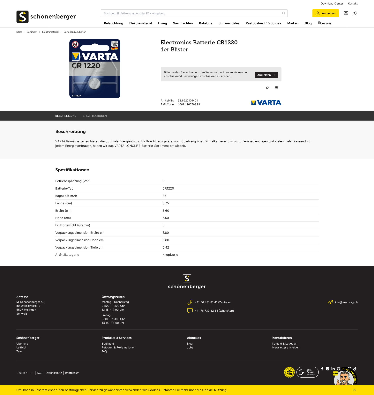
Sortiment (32, 31)
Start (19, 31)
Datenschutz (54, 372)
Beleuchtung (113, 23)
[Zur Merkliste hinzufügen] (267, 88)
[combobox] (190, 13)
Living (162, 23)
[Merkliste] (355, 13)
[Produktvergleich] (346, 13)
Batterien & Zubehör (75, 31)
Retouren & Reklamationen (118, 347)
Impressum (72, 372)
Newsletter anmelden (285, 347)
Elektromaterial (140, 23)
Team (19, 351)
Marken (293, 23)
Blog (308, 23)
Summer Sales (229, 23)
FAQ (104, 351)
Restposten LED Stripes (263, 23)
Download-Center (332, 3)
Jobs (190, 347)
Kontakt (353, 3)
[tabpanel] (94, 68)
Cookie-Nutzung (214, 390)
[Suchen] (284, 13)
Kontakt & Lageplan (284, 343)
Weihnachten (183, 23)
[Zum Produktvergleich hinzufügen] (276, 88)
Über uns (325, 23)
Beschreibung (66, 115)
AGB (39, 372)
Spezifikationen (95, 115)
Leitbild (21, 347)
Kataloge (205, 23)
